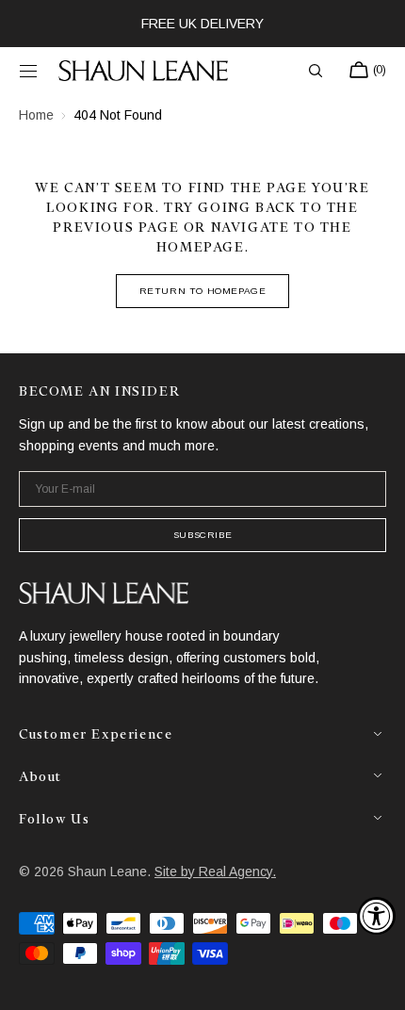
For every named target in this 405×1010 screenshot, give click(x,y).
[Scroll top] (376, 981)
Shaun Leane (107, 871)
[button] (28, 70)
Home (36, 114)
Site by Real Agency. (215, 871)
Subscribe (202, 534)
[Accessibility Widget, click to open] (377, 916)
